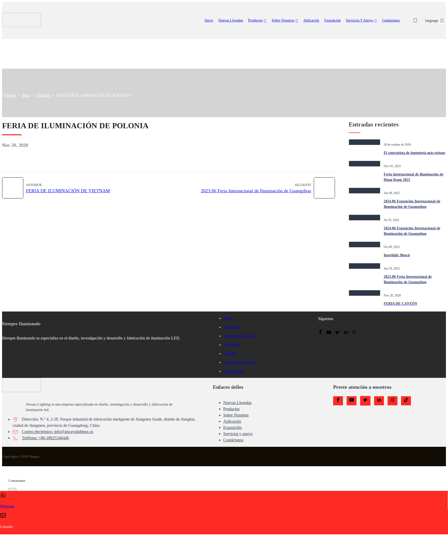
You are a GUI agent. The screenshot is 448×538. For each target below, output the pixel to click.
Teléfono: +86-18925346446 (45, 438)
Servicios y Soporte (239, 362)
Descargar (231, 344)
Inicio (209, 20)
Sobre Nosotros (283, 20)
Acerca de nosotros (239, 336)
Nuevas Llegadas (237, 402)
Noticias (43, 95)
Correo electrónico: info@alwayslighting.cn (57, 431)
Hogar (10, 95)
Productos (255, 20)
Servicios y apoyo (359, 20)
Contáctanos (391, 20)
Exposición (332, 20)
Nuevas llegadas (230, 20)
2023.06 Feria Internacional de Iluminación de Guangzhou (256, 190)
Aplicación (311, 20)
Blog (26, 95)
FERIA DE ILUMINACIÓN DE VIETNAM (68, 190)
